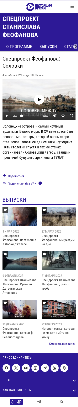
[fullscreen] (71, 116)
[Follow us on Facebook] (6, 368)
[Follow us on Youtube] (26, 368)
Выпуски (48, 46)
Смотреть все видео (62, 344)
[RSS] (54, 368)
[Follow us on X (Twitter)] (16, 368)
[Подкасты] (64, 368)
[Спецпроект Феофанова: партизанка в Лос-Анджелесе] (19, 216)
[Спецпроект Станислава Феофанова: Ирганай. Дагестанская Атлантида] (19, 260)
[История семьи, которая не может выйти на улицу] (59, 309)
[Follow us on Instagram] (35, 368)
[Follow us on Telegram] (45, 368)
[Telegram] (39, 402)
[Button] (14, 177)
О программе (19, 46)
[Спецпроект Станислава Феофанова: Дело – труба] (59, 260)
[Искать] (62, 402)
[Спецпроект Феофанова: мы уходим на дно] (59, 216)
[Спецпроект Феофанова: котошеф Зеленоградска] (19, 309)
